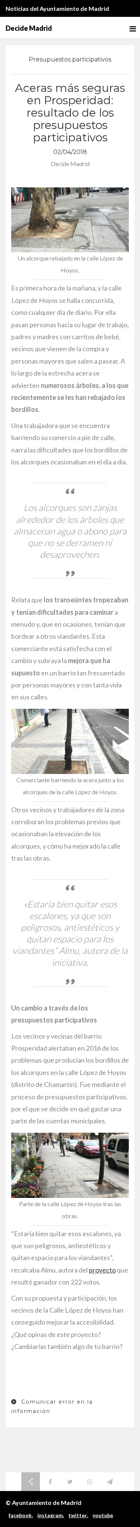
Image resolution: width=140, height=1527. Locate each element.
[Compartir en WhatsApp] (90, 1481)
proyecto (102, 1270)
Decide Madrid (29, 28)
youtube (103, 1515)
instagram (50, 1515)
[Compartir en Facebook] (50, 1481)
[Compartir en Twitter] (70, 1481)
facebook (20, 1515)
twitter (77, 1515)
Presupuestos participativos (70, 59)
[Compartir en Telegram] (109, 1481)
